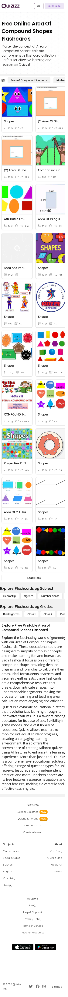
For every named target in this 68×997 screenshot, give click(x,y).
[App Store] (22, 947)
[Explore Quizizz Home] (11, 6)
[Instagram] (44, 986)
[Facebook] (37, 986)
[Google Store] (45, 947)
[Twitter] (31, 986)
